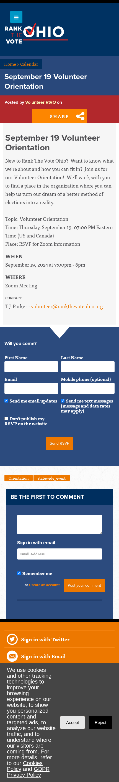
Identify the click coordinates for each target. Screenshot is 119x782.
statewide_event (52, 478)
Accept (72, 722)
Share (59, 116)
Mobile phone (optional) (86, 378)
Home (11, 63)
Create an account (44, 585)
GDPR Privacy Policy (28, 772)
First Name (15, 357)
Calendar (29, 63)
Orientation (19, 478)
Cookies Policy (25, 766)
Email (10, 378)
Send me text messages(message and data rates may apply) (87, 405)
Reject (100, 722)
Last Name (72, 357)
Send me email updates (33, 400)
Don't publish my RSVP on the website (25, 421)
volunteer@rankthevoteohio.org (67, 306)
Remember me (37, 573)
